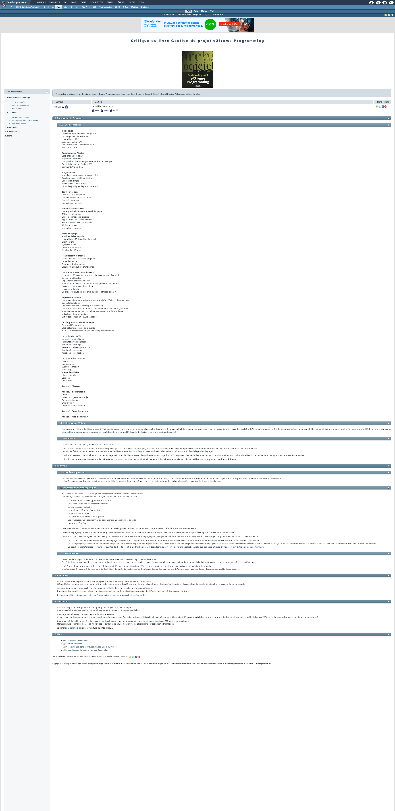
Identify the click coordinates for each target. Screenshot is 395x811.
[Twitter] (379, 106)
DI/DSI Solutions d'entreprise (28, 7)
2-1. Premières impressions (19, 117)
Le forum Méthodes (73, 644)
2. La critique (11, 112)
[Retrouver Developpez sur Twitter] (389, 15)
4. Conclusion (11, 132)
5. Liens (8, 136)
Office (125, 7)
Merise (204, 11)
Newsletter (96, 2)
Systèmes (145, 7)
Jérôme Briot (75, 628)
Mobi (115, 110)
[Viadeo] (377, 106)
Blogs (74, 2)
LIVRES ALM (218, 15)
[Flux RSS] (386, 15)
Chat (83, 2)
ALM (58, 7)
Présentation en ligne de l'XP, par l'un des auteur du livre (89, 647)
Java (76, 7)
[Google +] (385, 106)
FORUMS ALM (168, 15)
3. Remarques (11, 127)
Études (121, 2)
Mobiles (134, 7)
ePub (97, 110)
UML (212, 11)
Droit (132, 2)
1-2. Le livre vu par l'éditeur (19, 105)
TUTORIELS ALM (184, 15)
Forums (41, 2)
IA (53, 7)
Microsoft (68, 7)
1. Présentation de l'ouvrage (17, 98)
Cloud (46, 7)
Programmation (105, 7)
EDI (94, 7)
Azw (105, 110)
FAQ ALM (197, 15)
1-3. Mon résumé (15, 109)
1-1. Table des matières (17, 102)
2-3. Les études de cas (17, 124)
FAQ (65, 2)
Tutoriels (54, 2)
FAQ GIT (207, 15)
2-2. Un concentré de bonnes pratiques (23, 120)
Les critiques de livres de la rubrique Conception (86, 650)
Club (141, 2)
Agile (196, 11)
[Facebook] (382, 106)
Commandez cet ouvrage (76, 640)
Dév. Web (85, 7)
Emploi (110, 2)
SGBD (117, 7)
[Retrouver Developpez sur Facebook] (392, 15)
